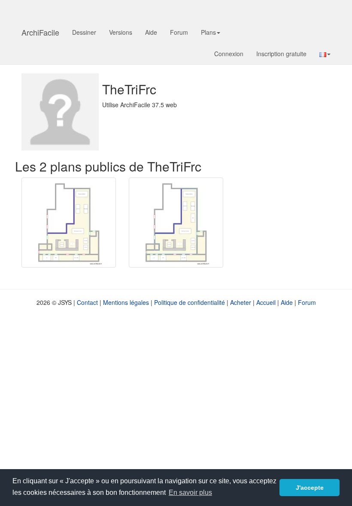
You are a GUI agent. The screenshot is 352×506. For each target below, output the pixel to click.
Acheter (240, 302)
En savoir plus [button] (190, 492)
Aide (151, 32)
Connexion (228, 53)
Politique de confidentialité (189, 302)
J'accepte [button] (310, 487)
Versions (120, 32)
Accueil (266, 302)
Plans (208, 32)
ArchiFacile (40, 32)
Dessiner (84, 32)
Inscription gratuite (281, 53)
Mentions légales (126, 302)
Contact (87, 302)
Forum (179, 32)
